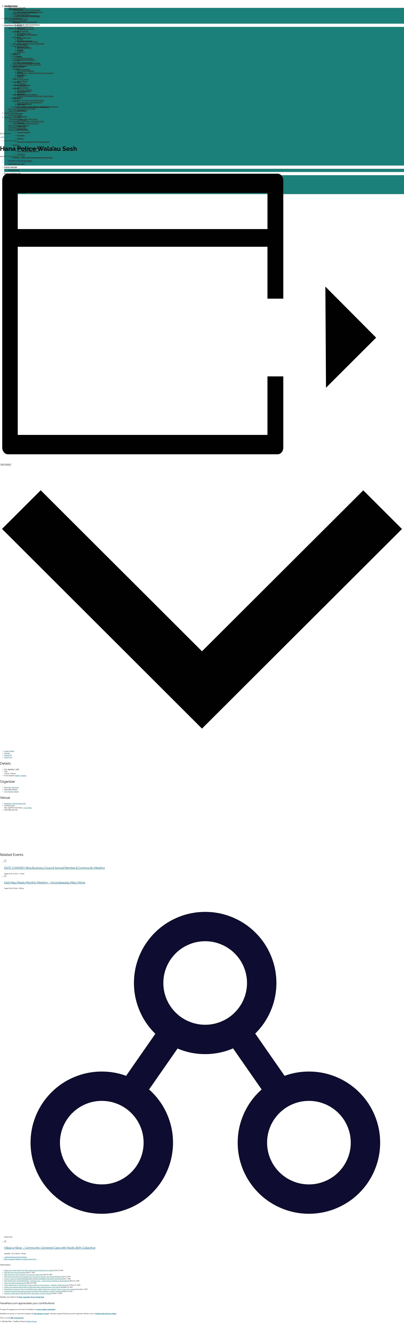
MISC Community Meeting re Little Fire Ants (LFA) (20, 162)
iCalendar (7, 753)
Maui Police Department (11, 787)
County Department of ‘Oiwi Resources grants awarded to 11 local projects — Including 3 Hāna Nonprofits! (36, 1285)
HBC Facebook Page (17, 1318)
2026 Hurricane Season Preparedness (15, 1272)
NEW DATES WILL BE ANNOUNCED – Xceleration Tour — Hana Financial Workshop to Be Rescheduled (36, 1281)
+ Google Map (27, 808)
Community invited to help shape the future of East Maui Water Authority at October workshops (33, 1291)
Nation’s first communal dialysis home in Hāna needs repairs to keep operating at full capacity (32, 1287)
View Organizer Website (11, 792)
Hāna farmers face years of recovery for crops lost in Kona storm (23, 1274)
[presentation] (5, 862)
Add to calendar (5, 464)
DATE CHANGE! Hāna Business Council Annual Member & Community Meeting (54, 867)
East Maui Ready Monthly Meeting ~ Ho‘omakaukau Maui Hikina (44, 882)
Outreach (23, 775)
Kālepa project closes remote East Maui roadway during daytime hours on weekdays (29, 1270)
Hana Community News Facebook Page (31, 1297)
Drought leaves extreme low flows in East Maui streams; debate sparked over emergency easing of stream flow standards (40, 1289)
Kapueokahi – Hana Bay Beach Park (15, 803)
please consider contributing (46, 1309)
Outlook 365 (8, 755)
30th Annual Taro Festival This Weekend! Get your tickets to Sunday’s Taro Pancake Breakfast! (32, 1276)
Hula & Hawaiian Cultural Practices (15, 160)
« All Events (3, 137)
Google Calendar (9, 751)
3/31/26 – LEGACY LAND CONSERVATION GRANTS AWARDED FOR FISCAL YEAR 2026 (33, 1279)
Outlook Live (8, 757)
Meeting (17, 775)
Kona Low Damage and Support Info (15, 1283)
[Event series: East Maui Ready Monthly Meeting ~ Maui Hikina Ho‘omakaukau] (5, 1239)
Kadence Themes (32, 1321)
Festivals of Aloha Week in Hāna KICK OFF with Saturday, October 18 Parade (27, 1293)
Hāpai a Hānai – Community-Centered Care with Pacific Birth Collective (49, 1247)
